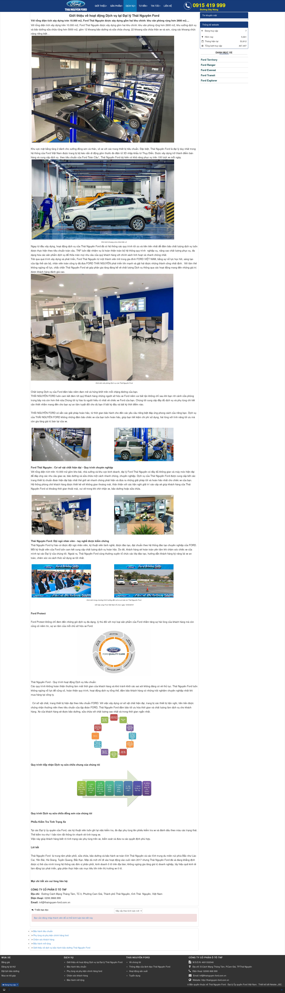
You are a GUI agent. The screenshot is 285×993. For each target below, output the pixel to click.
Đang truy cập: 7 (11, 984)
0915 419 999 (209, 6)
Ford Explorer (209, 80)
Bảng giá (5, 962)
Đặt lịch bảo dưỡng (10, 971)
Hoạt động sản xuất (138, 971)
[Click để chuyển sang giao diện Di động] (9, 990)
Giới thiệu (100, 6)
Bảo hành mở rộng (42, 943)
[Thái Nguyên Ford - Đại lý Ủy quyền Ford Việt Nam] (75, 5)
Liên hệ (168, 6)
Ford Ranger (208, 65)
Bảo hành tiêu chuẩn (43, 931)
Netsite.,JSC (276, 984)
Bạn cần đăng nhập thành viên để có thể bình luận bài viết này (63, 917)
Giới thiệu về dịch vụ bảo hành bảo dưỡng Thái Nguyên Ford (61, 947)
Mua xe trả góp (8, 975)
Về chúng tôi (135, 962)
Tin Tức (155, 6)
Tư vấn (142, 6)
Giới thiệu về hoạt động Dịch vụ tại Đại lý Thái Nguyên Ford (94, 962)
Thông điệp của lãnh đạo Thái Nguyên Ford (149, 966)
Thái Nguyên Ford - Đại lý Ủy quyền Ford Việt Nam (233, 984)
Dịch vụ (130, 6)
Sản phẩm (115, 6)
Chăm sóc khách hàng (43, 939)
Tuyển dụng (134, 975)
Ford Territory (209, 59)
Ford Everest (208, 70)
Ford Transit (208, 75)
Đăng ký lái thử (8, 966)
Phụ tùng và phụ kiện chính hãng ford (51, 935)
